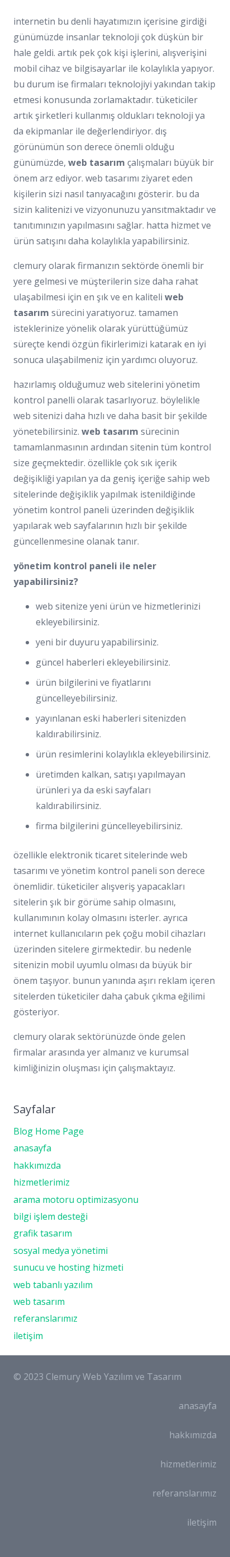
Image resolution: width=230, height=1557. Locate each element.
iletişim (28, 1336)
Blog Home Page (48, 1131)
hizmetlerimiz (41, 1182)
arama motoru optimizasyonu (75, 1199)
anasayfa (32, 1148)
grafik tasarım (42, 1233)
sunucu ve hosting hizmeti (68, 1267)
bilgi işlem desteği (50, 1216)
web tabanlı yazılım (53, 1285)
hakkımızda (37, 1165)
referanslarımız (45, 1318)
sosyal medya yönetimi (60, 1250)
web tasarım (39, 1301)
